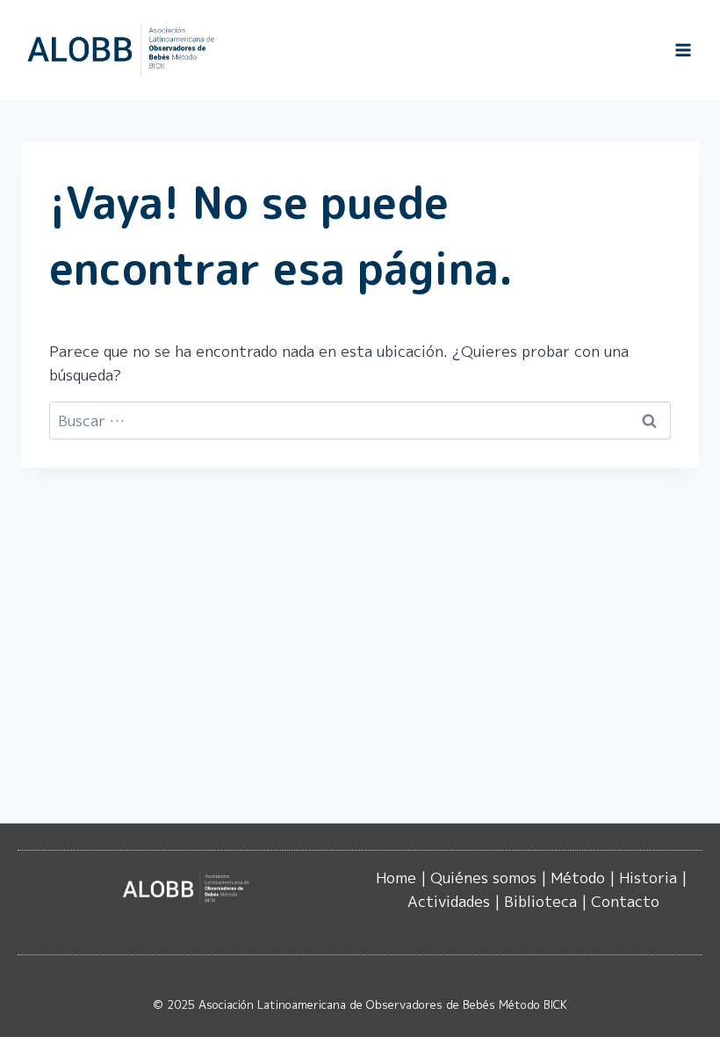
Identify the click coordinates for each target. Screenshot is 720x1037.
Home (396, 877)
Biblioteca (540, 901)
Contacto (625, 901)
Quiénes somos (483, 877)
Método (578, 877)
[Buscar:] (360, 420)
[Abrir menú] (682, 49)
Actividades (448, 901)
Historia (648, 877)
